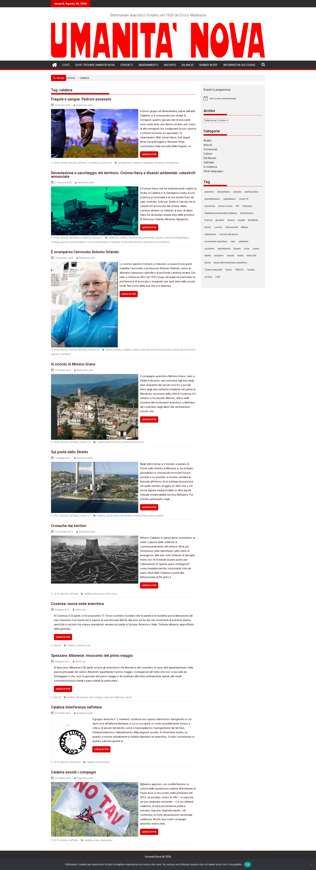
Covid (109, 515)
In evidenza (93, 163)
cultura (135, 349)
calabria (137, 163)
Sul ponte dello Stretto (69, 452)
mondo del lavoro (228, 234)
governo (65, 242)
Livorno (218, 227)
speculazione (135, 242)
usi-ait (128, 697)
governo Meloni (78, 242)
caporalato (147, 163)
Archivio (170, 65)
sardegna (115, 242)
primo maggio (96, 697)
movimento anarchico (133, 442)
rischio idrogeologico (98, 242)
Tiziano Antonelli (213, 269)
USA (217, 276)
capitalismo (229, 199)
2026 (56, 163)
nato (233, 241)
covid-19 (243, 199)
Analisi (63, 163)
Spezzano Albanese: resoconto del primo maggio (92, 655)
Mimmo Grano (113, 442)
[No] (311, 864)
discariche (98, 594)
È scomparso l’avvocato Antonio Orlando (85, 252)
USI (88, 645)
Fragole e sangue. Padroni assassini (81, 99)
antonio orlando (113, 349)
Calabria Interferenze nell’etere (76, 707)
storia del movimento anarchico (156, 349)
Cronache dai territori (68, 526)
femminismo (246, 213)
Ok (247, 864)
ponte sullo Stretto (122, 515)
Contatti (126, 65)
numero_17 (85, 515)
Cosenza (81, 645)
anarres (237, 191)
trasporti (159, 515)
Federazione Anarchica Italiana (220, 213)
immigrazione (172, 163)
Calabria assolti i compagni (73, 772)
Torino (228, 269)
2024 (56, 349)
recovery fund (140, 515)
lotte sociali (231, 227)
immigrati (159, 163)
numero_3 (97, 237)
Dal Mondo (210, 158)
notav (96, 840)
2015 (56, 762)
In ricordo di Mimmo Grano (73, 364)
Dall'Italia (81, 163)
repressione (106, 840)
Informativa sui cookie (239, 65)
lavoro (207, 227)
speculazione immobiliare (156, 242)
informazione (102, 762)
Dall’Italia (209, 162)
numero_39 (93, 349)
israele (241, 220)
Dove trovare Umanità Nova (95, 65)
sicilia (124, 242)
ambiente (113, 237)
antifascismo (251, 191)
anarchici (209, 191)
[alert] (233, 98)
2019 (56, 594)
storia (207, 262)
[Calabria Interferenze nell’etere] (71, 719)
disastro (160, 237)
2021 (56, 515)
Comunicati (74, 762)
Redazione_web (84, 105)
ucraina (208, 276)
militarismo (210, 234)
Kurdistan (253, 220)
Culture (72, 349)
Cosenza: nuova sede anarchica (77, 603)
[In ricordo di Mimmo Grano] (94, 376)
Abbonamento (148, 65)
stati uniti (251, 255)
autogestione (124, 163)
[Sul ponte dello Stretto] (94, 464)
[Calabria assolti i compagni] (94, 784)
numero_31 (85, 442)
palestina (243, 241)
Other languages (213, 171)
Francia (208, 220)
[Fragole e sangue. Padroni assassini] (94, 111)
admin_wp (80, 609)
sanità (207, 255)
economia (209, 206)
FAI (237, 206)
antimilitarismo (212, 199)
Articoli (72, 163)
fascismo (247, 206)
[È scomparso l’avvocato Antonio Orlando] (84, 264)
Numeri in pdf (208, 65)
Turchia (251, 269)
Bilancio (188, 65)
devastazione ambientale (141, 237)
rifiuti (108, 594)
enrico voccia (225, 206)
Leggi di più (149, 154)
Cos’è (66, 65)
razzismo (209, 248)
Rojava (237, 248)
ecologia (55, 242)
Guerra (230, 220)
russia (256, 248)
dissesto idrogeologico (177, 237)
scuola (230, 255)
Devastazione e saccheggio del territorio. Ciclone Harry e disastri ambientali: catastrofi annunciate (123, 175)
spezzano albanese (114, 697)
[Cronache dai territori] (94, 537)
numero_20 (106, 163)
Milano (244, 227)
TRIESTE (239, 269)
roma (114, 594)
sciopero (219, 255)
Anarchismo (223, 191)
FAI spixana (82, 697)
